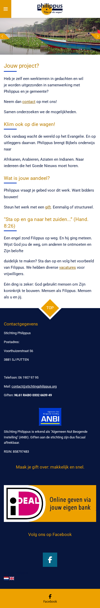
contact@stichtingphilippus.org (34, 386)
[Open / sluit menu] (5, 9)
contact (28, 101)
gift (48, 207)
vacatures (67, 267)
